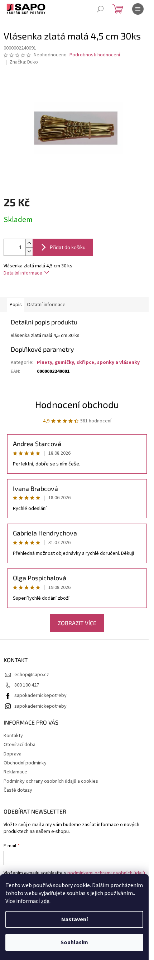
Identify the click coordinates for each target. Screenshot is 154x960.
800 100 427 (26, 685)
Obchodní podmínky (25, 763)
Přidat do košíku (68, 247)
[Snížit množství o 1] (29, 251)
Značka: (24, 62)
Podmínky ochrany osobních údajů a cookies (51, 781)
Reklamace (15, 772)
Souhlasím (74, 942)
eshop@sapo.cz (31, 674)
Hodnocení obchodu (77, 404)
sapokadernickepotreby (40, 695)
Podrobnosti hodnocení (94, 55)
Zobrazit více (77, 622)
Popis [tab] (16, 304)
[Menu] (138, 9)
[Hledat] (100, 9)
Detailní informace (23, 273)
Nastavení (74, 919)
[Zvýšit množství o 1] (29, 243)
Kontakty (13, 735)
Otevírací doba (19, 744)
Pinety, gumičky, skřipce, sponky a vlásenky (88, 362)
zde (45, 901)
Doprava (12, 754)
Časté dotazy (18, 790)
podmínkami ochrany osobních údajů (106, 873)
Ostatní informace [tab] (46, 304)
